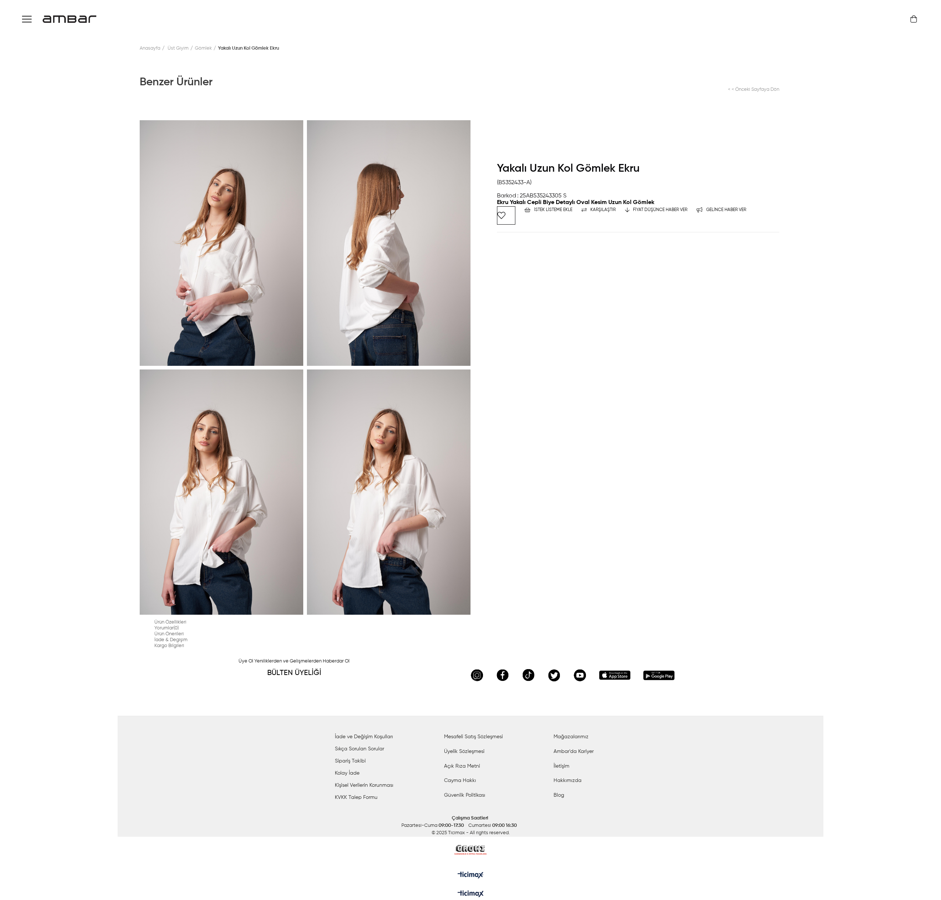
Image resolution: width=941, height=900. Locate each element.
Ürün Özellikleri (170, 622)
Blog (559, 795)
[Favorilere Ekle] (506, 215)
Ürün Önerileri (169, 634)
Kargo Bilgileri (169, 645)
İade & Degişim (170, 640)
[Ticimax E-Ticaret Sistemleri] (471, 894)
